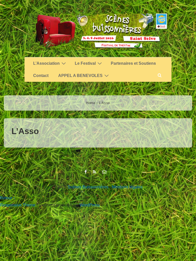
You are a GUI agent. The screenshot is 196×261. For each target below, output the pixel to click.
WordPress (90, 205)
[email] (105, 172)
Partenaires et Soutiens (133, 63)
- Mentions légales (126, 187)
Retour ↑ (7, 198)
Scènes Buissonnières (88, 187)
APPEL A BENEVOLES (80, 75)
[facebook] (86, 172)
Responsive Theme (17, 205)
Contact (40, 75)
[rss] (96, 172)
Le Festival (85, 63)
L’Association (46, 63)
